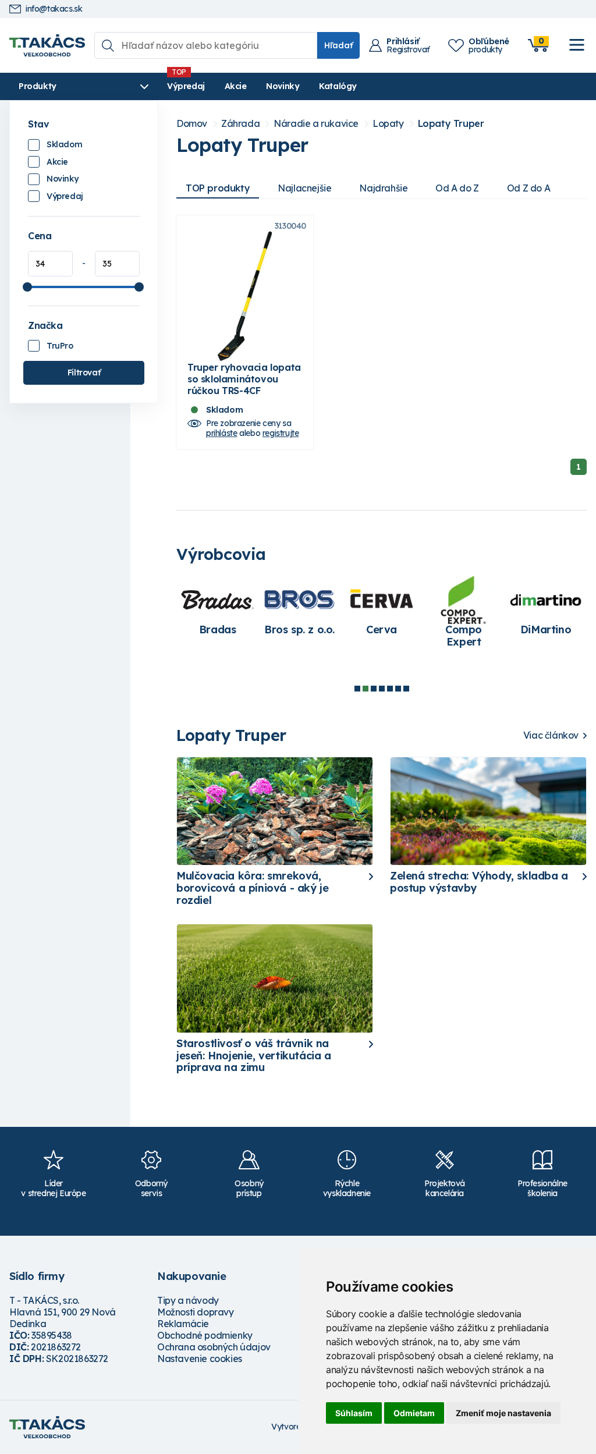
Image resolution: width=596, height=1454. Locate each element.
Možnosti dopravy (195, 1312)
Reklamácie (183, 1323)
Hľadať (338, 45)
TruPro (60, 346)
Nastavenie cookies (199, 1358)
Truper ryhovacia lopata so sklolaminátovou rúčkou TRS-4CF (244, 378)
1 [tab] (357, 688)
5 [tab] (390, 688)
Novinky (282, 86)
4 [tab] (382, 688)
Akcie (236, 86)
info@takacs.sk (54, 9)
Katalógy (338, 86)
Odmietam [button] (414, 1413)
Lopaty (388, 123)
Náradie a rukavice (316, 123)
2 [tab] (365, 688)
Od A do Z (456, 188)
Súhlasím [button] (353, 1413)
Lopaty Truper (451, 123)
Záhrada (240, 123)
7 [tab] (406, 688)
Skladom (64, 144)
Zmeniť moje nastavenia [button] (503, 1413)
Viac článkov (551, 735)
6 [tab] (398, 688)
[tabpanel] (217, 612)
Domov (191, 123)
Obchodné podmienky (205, 1335)
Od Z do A (528, 188)
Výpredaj (186, 86)
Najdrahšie (383, 188)
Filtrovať (84, 372)
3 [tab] (374, 688)
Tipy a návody (188, 1300)
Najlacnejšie (304, 188)
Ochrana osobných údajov (214, 1347)
